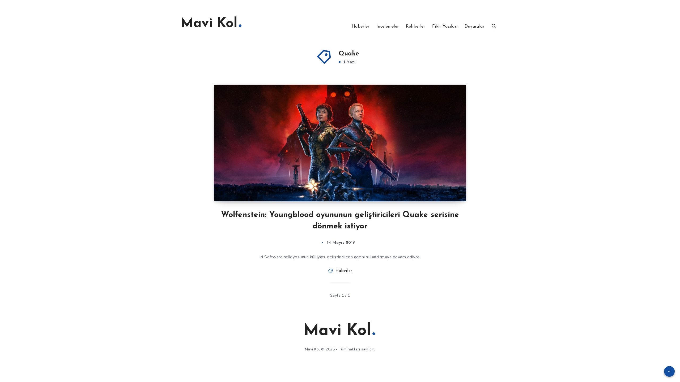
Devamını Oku (445, 185)
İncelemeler (387, 26)
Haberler (360, 26)
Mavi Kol (209, 24)
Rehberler (415, 26)
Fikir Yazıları (444, 26)
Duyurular (474, 26)
